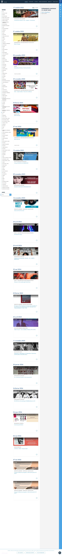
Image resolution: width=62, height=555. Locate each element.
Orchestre (3, 145)
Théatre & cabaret (5, 20)
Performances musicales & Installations (6, 99)
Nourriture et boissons (5, 188)
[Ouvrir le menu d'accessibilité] (59, 552)
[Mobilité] (60, 12)
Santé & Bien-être (4, 68)
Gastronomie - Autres (5, 159)
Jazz (2, 128)
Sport (3, 40)
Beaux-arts (4, 94)
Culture (36, 1)
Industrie (3, 103)
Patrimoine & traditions (5, 25)
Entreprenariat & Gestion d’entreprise (6, 107)
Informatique (4, 100)
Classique (3, 74)
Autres (3, 33)
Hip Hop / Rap (4, 97)
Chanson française (5, 185)
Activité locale (4, 89)
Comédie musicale (5, 147)
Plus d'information (40, 552)
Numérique (3, 153)
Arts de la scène (4, 13)
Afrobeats (3, 133)
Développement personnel (6, 80)
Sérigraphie (4, 115)
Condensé (36, 7)
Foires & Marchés (4, 49)
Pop (2, 113)
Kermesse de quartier (5, 144)
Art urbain (3, 76)
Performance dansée (5, 181)
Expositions (4, 34)
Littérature (4, 30)
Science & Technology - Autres (6, 157)
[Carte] (60, 9)
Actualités (31, 1)
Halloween (3, 154)
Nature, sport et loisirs (5, 17)
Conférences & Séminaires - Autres (6, 130)
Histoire (3, 46)
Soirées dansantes (5, 138)
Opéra (3, 127)
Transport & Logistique (5, 187)
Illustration (4, 184)
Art (2, 83)
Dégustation (4, 79)
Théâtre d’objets (4, 95)
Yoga (3, 88)
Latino (3, 156)
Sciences (3, 56)
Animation (3, 58)
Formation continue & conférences (5, 22)
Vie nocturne (4, 64)
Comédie (3, 175)
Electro (3, 62)
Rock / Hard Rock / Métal (6, 121)
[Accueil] (60, 5)
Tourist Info (55, 1)
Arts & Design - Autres (5, 119)
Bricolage (3, 125)
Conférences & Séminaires (6, 43)
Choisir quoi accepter (30, 552)
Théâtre (3, 37)
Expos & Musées (4, 59)
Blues (3, 139)
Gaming (3, 178)
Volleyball (3, 148)
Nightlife (3, 31)
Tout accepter (20, 552)
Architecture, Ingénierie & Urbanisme (6, 110)
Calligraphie (4, 151)
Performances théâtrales (6, 92)
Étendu (33, 7)
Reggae (3, 77)
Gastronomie (4, 65)
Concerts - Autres (5, 122)
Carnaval (3, 136)
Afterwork (3, 85)
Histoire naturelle (5, 91)
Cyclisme (3, 102)
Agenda (26, 1)
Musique (3, 14)
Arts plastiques (4, 16)
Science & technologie (5, 19)
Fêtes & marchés (4, 24)
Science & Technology (5, 61)
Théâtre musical (4, 73)
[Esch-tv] (60, 14)
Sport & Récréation (43, 1)
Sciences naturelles (5, 82)
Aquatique (3, 166)
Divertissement (4, 52)
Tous (3, 11)
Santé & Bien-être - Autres (6, 160)
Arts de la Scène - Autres (6, 118)
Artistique (3, 142)
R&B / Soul (3, 172)
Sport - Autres (4, 116)
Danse (3, 27)
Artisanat (3, 67)
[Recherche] (60, 16)
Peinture (3, 108)
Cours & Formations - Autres (6, 132)
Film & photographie (5, 28)
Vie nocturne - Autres (5, 163)
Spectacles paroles (5, 135)
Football (3, 169)
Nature (3, 105)
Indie (3, 71)
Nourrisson (4, 70)
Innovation (3, 55)
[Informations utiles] (60, 7)
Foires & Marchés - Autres (6, 150)
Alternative (4, 124)
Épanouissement (4, 86)
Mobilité (50, 1)
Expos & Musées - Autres (5, 141)
